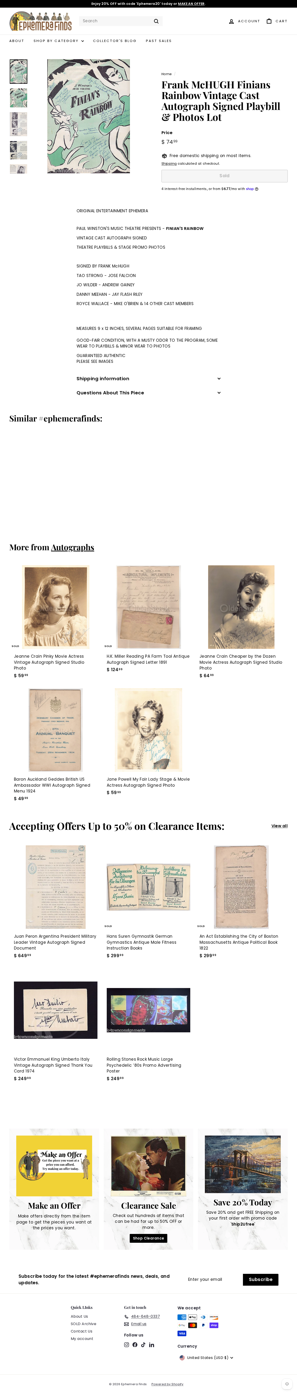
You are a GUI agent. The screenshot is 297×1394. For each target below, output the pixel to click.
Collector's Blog (115, 40)
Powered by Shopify (168, 1384)
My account (82, 1338)
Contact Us (81, 1331)
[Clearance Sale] (149, 1166)
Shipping (169, 163)
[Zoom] (89, 116)
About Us (79, 1316)
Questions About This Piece (110, 393)
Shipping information (103, 378)
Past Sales (159, 40)
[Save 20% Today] (243, 1164)
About (16, 40)
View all (279, 826)
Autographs (72, 546)
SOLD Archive (83, 1323)
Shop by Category (57, 40)
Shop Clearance (148, 1238)
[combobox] (121, 21)
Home (166, 74)
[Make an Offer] (54, 1166)
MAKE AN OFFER (191, 3)
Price (166, 132)
